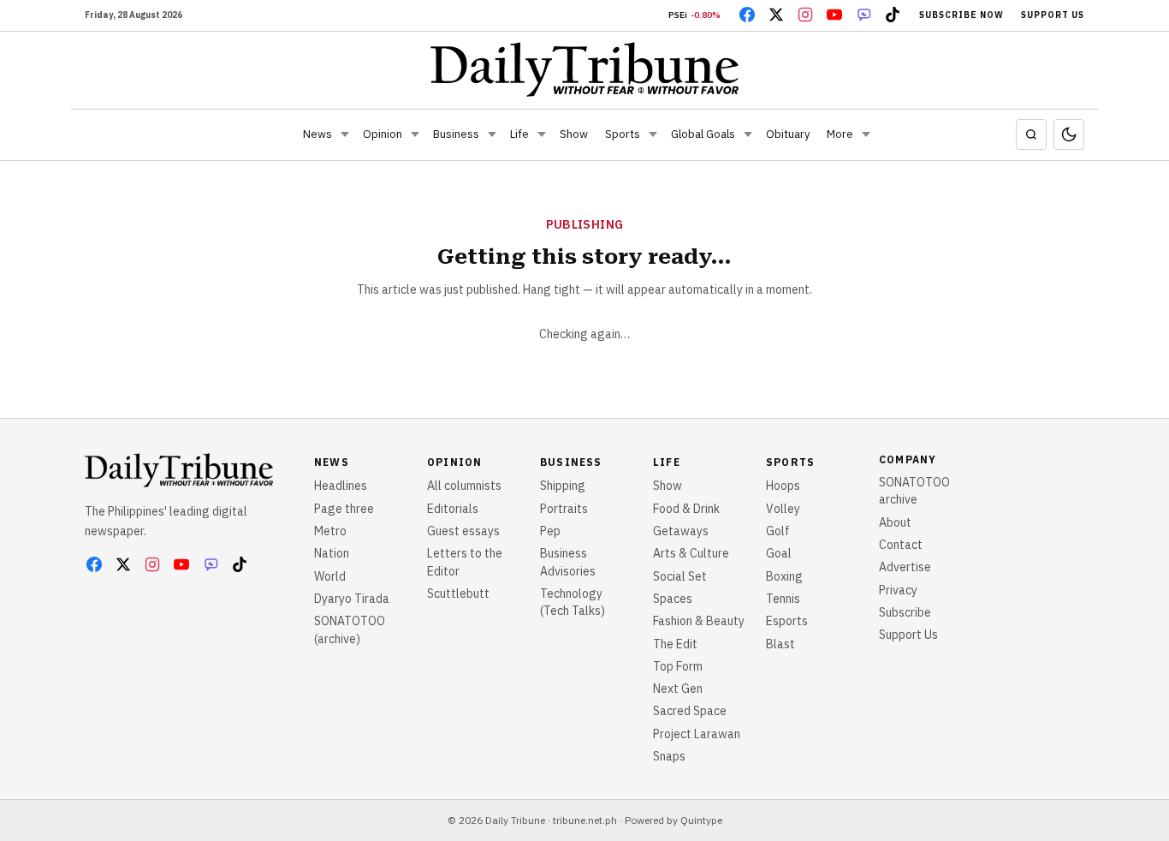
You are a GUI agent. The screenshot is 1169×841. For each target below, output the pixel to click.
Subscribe (905, 612)
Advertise (905, 567)
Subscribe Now (961, 15)
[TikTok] (892, 14)
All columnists (464, 485)
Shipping (562, 485)
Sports (622, 134)
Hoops (783, 485)
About (895, 522)
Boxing (784, 576)
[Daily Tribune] (584, 69)
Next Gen (678, 688)
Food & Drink (686, 508)
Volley (783, 508)
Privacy (898, 590)
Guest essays (463, 531)
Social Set (680, 576)
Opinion (382, 134)
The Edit (675, 644)
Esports (787, 621)
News (317, 134)
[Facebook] (747, 14)
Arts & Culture (691, 553)
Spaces (672, 598)
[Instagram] (805, 14)
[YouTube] (834, 14)
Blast (780, 644)
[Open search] (1031, 134)
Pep (550, 531)
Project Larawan (696, 734)
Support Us (1052, 15)
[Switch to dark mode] (1068, 134)
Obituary (788, 134)
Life (519, 134)
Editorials (452, 508)
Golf (778, 531)
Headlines (340, 485)
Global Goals (703, 134)
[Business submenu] (492, 134)
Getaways (681, 531)
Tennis (783, 598)
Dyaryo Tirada (351, 598)
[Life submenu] (541, 134)
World (330, 576)
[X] (776, 14)
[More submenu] (866, 134)
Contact (901, 544)
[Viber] (863, 14)
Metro (330, 531)
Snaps (669, 756)
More (840, 134)
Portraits (564, 508)
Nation (331, 553)
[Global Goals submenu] (748, 134)
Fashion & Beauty (699, 621)
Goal (779, 553)
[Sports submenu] (653, 134)
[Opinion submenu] (415, 134)
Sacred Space (690, 711)
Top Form (678, 666)
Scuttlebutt (458, 593)
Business (456, 134)
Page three (344, 508)
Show (574, 134)
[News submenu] (344, 134)
